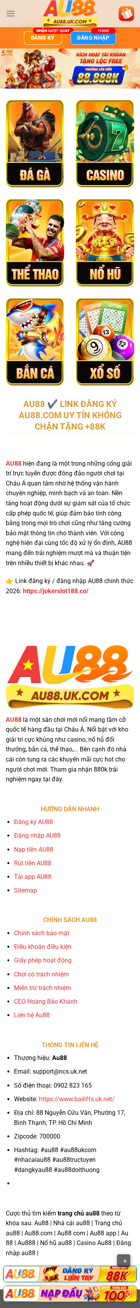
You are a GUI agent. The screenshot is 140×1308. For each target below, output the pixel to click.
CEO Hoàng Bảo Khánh (45, 1001)
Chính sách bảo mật (41, 933)
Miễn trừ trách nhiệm (42, 988)
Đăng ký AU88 (33, 822)
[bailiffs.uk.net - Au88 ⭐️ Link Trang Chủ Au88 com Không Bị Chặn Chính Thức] (70, 13)
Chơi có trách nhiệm (41, 974)
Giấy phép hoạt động (43, 960)
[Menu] (10, 13)
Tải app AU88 (32, 876)
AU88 (13, 463)
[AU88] (70, 1274)
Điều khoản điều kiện (43, 946)
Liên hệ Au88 (32, 1015)
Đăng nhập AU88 (37, 835)
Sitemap (25, 890)
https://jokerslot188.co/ (56, 591)
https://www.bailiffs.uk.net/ (77, 1099)
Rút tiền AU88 (32, 863)
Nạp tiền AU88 (33, 849)
